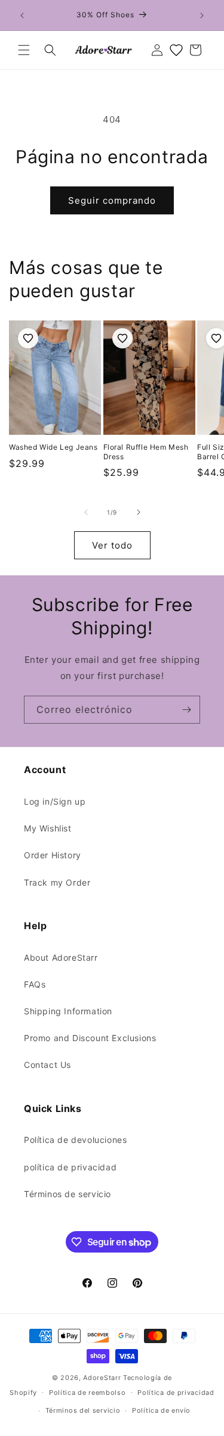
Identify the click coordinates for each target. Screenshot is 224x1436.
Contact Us (47, 1065)
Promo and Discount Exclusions (90, 1038)
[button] (24, 50)
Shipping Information (68, 1011)
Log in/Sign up (54, 801)
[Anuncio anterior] (22, 15)
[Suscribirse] (186, 710)
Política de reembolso (87, 1392)
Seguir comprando (112, 200)
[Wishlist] (176, 50)
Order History (52, 855)
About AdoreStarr (61, 957)
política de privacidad (70, 1167)
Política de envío (161, 1410)
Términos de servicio (67, 1194)
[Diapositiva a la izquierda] (86, 512)
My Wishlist (48, 828)
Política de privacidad (175, 1392)
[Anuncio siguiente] (202, 15)
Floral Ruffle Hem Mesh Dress (146, 452)
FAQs (34, 984)
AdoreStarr (102, 1377)
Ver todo (112, 545)
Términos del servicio (83, 1410)
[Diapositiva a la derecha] (138, 512)
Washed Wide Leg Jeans (53, 447)
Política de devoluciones (75, 1140)
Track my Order (57, 882)
